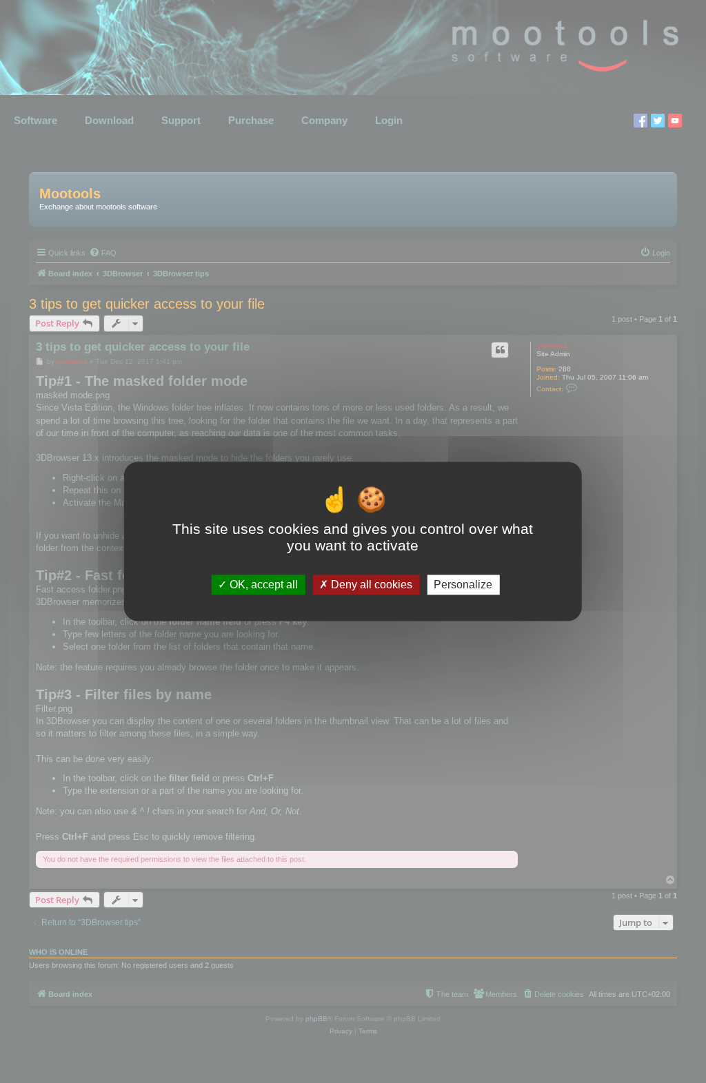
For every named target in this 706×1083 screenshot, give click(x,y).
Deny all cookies (370, 584)
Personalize (463, 584)
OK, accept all (262, 584)
